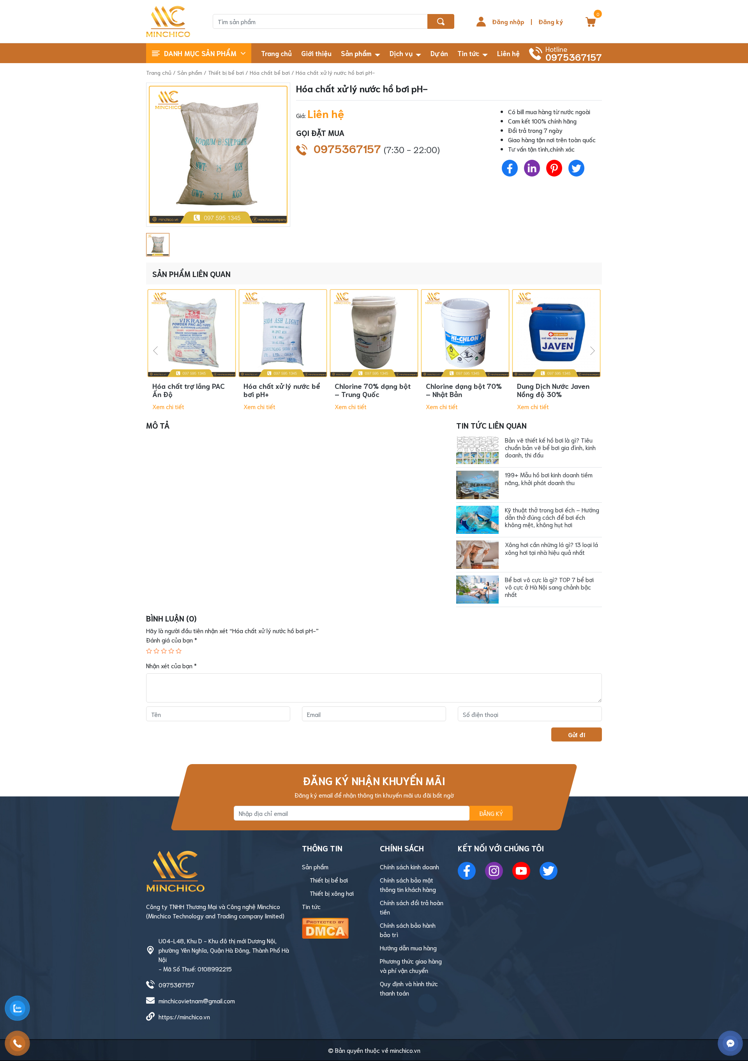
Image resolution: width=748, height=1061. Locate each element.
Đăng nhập (508, 21)
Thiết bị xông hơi (332, 893)
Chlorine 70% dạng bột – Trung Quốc (373, 390)
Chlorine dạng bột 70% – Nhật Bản (464, 390)
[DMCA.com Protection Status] (325, 927)
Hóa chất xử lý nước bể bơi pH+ (281, 390)
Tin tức (468, 53)
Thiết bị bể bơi (226, 72)
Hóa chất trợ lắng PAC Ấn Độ (188, 390)
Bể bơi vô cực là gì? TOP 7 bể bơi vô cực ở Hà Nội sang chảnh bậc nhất (549, 586)
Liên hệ (508, 53)
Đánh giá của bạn (171, 640)
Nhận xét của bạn (171, 665)
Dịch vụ (401, 53)
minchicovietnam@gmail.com (197, 1000)
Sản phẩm (356, 53)
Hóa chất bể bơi (270, 72)
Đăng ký (550, 21)
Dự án (439, 53)
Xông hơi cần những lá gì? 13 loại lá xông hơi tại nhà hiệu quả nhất (551, 548)
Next (592, 350)
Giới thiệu (316, 53)
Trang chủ (276, 53)
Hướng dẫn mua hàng (408, 947)
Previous (155, 350)
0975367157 (377, 148)
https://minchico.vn (184, 1016)
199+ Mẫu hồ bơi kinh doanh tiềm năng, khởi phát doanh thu (549, 478)
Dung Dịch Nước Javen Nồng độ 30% (553, 390)
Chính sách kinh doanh (409, 866)
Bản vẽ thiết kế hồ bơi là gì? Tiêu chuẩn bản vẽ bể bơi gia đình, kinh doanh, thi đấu (550, 447)
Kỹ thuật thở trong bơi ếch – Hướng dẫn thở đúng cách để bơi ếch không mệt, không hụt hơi (552, 516)
